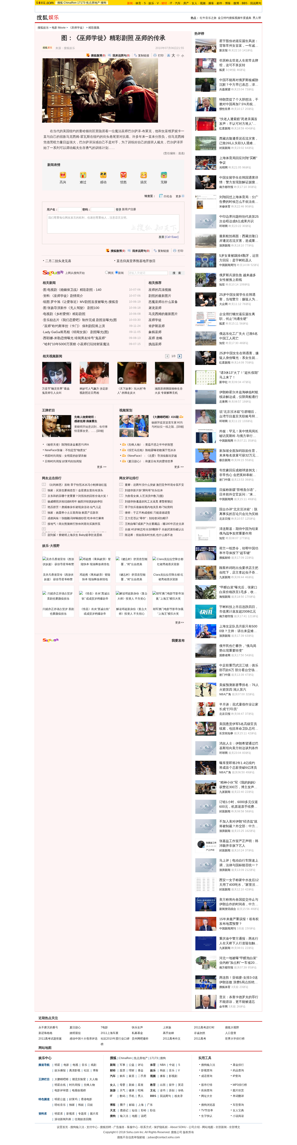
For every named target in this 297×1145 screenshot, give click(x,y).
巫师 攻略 (155, 338)
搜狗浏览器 (208, 1104)
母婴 (122, 1084)
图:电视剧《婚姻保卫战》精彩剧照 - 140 (72, 290)
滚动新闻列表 (63, 1119)
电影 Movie (59, 27)
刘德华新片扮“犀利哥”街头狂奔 (144, 490)
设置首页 (62, 1127)
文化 (153, 1090)
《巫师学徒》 (77, 27)
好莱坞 (73, 1099)
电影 (66, 1064)
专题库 (82, 1113)
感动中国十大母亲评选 (83, 1038)
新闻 (113, 1064)
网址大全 (206, 1096)
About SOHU (178, 1127)
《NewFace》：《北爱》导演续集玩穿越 (151, 455)
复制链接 (143, 55)
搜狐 (60, 2)
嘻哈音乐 (60, 1104)
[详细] (100, 431)
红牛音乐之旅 (208, 18)
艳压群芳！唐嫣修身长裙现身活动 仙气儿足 (74, 507)
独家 (72, 1104)
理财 (131, 1070)
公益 (131, 1064)
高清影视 (74, 1070)
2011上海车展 (109, 1033)
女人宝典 (238, 1110)
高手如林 (168, 1033)
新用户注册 (129, 209)
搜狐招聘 (105, 1127)
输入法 (124, 1116)
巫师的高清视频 (159, 290)
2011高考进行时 (204, 1027)
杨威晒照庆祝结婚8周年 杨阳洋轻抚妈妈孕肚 (75, 501)
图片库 (94, 1113)
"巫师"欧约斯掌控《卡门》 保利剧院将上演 (74, 326)
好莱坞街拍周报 (72, 461)
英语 (181, 1084)
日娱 (90, 1104)
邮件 (219, 3)
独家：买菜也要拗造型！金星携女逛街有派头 (75, 490)
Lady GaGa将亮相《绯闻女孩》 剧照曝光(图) (76, 332)
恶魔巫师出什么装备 (163, 302)
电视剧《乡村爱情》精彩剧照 (64, 314)
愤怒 (123, 182)
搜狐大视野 (232, 1027)
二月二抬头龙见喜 (58, 261)
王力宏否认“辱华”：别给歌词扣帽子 (146, 518)
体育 (138, 3)
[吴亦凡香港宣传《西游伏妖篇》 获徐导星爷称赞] (58, 561)
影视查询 (206, 1070)
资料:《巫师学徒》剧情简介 (63, 296)
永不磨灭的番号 (48, 1027)
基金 (140, 1070)
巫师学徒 (154, 320)
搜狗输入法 (208, 1064)
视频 (203, 3)
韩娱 (81, 1104)
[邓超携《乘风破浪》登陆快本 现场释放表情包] (95, 561)
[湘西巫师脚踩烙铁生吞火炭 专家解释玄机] (169, 373)
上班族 (167, 1027)
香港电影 (86, 1099)
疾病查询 (206, 1090)
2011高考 (200, 1038)
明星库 (59, 1113)
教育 (153, 1084)
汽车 (178, 3)
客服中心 (132, 1127)
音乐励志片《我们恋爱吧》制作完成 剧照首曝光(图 (80, 320)
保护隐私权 (161, 1127)
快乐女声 (137, 1027)
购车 (122, 1076)
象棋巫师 (154, 332)
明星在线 (60, 1084)
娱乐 (151, 3)
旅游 (113, 1090)
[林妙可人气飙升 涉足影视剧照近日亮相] (94, 373)
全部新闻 (221, 1127)
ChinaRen (70, 2)
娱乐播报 (60, 1070)
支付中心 (92, 1127)
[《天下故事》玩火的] (131, 373)
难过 (83, 182)
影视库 (70, 1113)
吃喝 (140, 1090)
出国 (162, 1084)
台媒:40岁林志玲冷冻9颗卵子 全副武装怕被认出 (154, 529)
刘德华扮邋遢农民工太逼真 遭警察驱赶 (149, 501)
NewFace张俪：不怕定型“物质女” (66, 450)
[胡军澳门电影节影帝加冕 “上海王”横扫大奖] (168, 596)
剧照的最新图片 (159, 296)
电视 (75, 1064)
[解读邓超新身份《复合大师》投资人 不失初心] (131, 596)
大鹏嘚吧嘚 (61, 1079)
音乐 (84, 1064)
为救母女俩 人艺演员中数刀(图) (144, 496)
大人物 (93, 1079)
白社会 (168, 196)
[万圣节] (56, 373)
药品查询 (238, 1070)
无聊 (164, 182)
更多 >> (102, 467)
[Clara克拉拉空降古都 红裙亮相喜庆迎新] (168, 561)
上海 (141, 1104)
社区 (86, 1070)
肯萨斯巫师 (156, 326)
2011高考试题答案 (50, 1038)
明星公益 (60, 1099)
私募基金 (137, 1033)
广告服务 (119, 1127)
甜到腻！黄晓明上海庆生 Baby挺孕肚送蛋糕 (75, 535)
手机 (131, 1096)
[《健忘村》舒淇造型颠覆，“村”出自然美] (131, 561)
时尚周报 (74, 1084)
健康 (131, 1090)
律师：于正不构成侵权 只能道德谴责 (147, 512)
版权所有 (188, 1132)
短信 (134, 1110)
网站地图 (207, 1127)
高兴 (63, 182)
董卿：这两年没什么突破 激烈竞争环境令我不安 (154, 484)
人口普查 (230, 1033)
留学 (171, 1084)
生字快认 (206, 1116)
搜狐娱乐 (43, 27)
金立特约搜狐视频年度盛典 (234, 18)
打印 (161, 55)
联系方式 (146, 1127)
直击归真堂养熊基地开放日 (135, 261)
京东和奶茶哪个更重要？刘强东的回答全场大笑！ (78, 496)
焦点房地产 (93, 2)
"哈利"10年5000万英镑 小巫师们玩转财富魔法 (76, 344)
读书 (162, 1090)
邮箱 (132, 1104)
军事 (122, 1064)
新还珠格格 (45, 1033)
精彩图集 (94, 27)
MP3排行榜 (240, 1084)
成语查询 (206, 1076)
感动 (103, 182)
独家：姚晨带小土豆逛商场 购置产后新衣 (73, 512)
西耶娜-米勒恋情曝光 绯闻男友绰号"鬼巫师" (74, 338)
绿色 (181, 1090)
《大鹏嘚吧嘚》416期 (165, 417)
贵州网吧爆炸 (140, 1038)
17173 (81, 2)
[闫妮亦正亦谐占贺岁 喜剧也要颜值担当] (58, 596)
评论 (140, 1064)
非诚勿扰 (199, 1033)
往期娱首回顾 (83, 1119)
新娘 (131, 1084)
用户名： (52, 209)
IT (171, 3)
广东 (150, 1104)
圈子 (123, 1104)
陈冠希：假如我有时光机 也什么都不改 (149, 535)
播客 (211, 3)
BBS (244, 3)
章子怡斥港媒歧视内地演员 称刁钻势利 (149, 507)
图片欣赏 (238, 1090)
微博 (236, 3)
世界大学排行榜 (235, 1038)
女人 (194, 3)
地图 (134, 1116)
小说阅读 (238, 1116)
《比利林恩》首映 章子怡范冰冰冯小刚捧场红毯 (77, 484)
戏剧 (93, 1064)
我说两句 (255, 3)
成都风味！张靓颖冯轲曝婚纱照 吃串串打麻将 (76, 518)
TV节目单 (207, 1110)
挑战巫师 (154, 344)
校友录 (178, 1096)
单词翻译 (238, 1096)
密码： (86, 209)
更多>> (179, 622)
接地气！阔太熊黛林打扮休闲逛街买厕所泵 (74, 523)
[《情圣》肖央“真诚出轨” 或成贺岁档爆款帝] (95, 596)
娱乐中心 (45, 1058)
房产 (186, 3)
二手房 (142, 1076)
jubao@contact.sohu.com (164, 1137)
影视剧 (173, 1076)
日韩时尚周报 (53, 461)
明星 (57, 1064)
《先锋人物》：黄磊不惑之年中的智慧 (149, 444)
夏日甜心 (75, 1027)
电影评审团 (61, 1090)
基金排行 (238, 1064)
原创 (171, 1090)
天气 (122, 1090)
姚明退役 (75, 1033)
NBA (163, 1064)
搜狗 (103, 2)
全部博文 (234, 1127)
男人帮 (257, 18)
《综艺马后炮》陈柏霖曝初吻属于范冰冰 (151, 450)
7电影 (104, 1027)
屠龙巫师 (154, 308)
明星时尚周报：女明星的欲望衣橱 (66, 455)
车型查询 (238, 1104)
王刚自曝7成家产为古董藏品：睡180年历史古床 (154, 523)
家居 (131, 1076)
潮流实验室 (79, 1079)
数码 (122, 1096)
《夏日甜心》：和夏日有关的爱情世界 (149, 461)
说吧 (143, 1116)
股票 (122, 1070)
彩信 (152, 1110)
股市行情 (206, 1084)
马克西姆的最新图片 (163, 314)
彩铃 (143, 1110)
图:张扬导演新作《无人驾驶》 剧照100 (71, 308)
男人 (140, 1096)
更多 (178, 196)
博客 (228, 3)
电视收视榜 (79, 1090)
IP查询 (237, 1076)
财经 (113, 1070)
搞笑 (143, 182)
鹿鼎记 (124, 1110)
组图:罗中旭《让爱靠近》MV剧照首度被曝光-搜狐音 (80, 302)
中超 (172, 1064)
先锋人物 (89, 1084)
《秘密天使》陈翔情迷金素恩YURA (67, 444)
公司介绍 (194, 1127)
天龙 (113, 1110)
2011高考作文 (172, 1038)
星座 (140, 1084)
